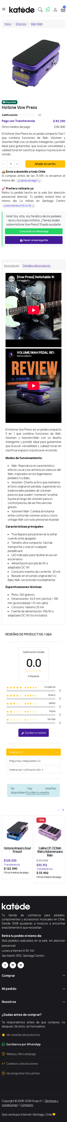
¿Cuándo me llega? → (29, 180)
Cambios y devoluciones (22, 1064)
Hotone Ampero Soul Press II (17, 850)
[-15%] (49, 831)
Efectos (21, 24)
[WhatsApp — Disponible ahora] (48, 10)
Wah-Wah (37, 24)
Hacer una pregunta (35, 240)
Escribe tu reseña (35, 732)
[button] (40, 9)
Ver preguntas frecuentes (23, 1073)
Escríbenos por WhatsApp (23, 1044)
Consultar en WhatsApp (33, 231)
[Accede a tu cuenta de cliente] (55, 9)
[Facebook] (5, 965)
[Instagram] (13, 965)
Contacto (27, 1105)
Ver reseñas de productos (23, 1035)
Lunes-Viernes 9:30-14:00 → (19, 205)
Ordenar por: (16, 769)
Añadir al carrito (45, 164)
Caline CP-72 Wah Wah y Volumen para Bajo (50, 851)
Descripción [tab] (11, 266)
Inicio (8, 24)
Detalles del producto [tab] (37, 266)
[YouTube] (21, 965)
